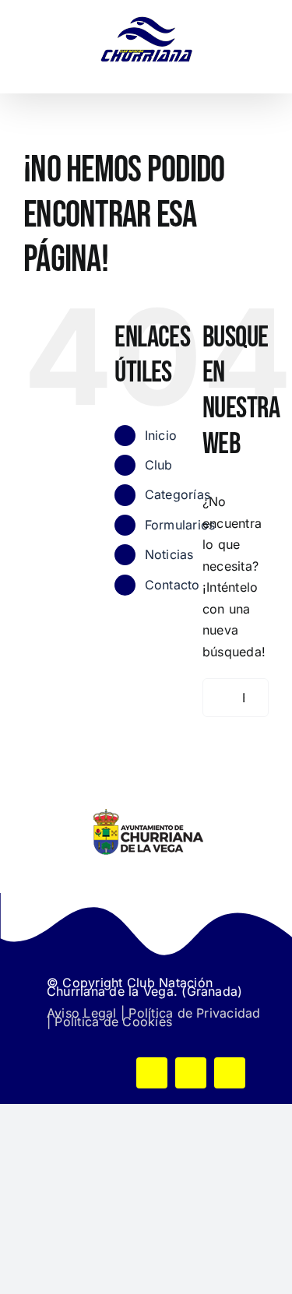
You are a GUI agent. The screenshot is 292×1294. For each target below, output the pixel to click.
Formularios (180, 525)
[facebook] (151, 1072)
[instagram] (229, 1072)
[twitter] (190, 1072)
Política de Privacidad (194, 1013)
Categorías (177, 494)
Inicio (161, 435)
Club (159, 465)
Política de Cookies (113, 1021)
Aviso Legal (82, 1013)
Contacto (172, 584)
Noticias (169, 554)
